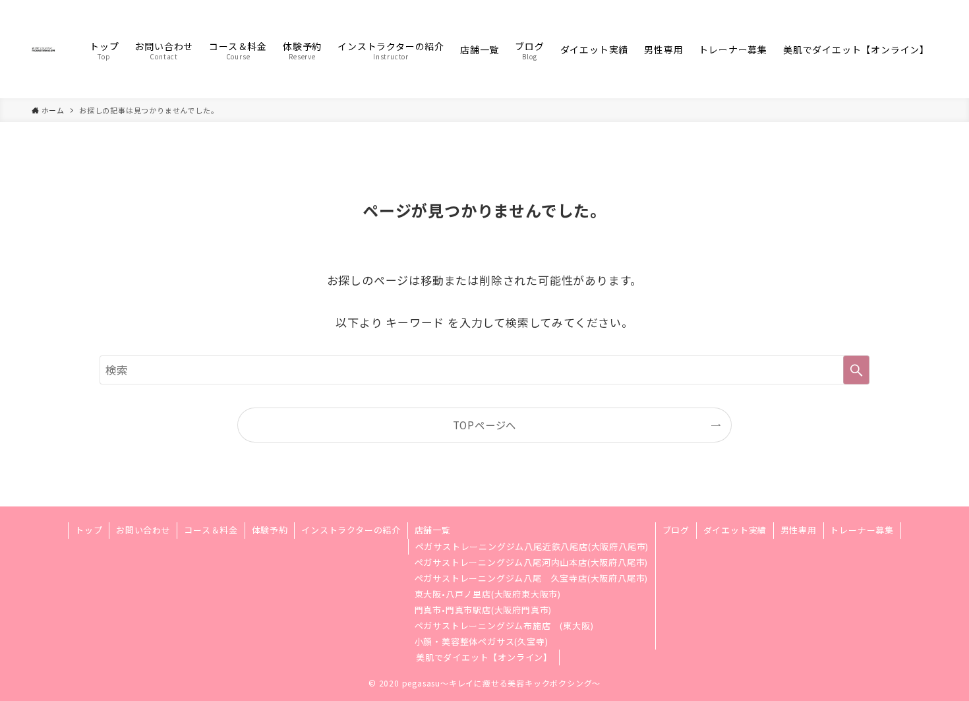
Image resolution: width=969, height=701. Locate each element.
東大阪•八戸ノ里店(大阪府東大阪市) (488, 594)
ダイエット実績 (735, 530)
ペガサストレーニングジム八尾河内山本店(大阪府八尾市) (532, 562)
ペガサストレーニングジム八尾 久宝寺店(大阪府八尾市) (532, 578)
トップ (88, 530)
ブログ (676, 530)
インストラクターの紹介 (351, 530)
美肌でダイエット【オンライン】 (484, 657)
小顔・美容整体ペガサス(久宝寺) (481, 641)
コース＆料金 (211, 530)
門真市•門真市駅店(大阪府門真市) (483, 609)
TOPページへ (485, 424)
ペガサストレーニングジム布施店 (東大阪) (504, 625)
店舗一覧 (433, 530)
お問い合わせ (143, 530)
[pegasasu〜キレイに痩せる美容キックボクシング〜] (43, 49)
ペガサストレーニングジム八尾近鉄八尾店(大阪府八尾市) (532, 546)
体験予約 (270, 530)
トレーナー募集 (862, 530)
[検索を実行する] (856, 369)
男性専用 (798, 530)
